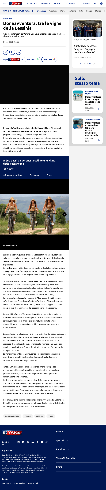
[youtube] (42, 442)
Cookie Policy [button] (34, 483)
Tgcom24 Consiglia (65, 458)
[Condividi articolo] (5, 52)
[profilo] (101, 3)
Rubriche (60, 449)
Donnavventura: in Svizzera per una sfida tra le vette (93, 101)
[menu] (4, 3)
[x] (28, 442)
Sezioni (59, 431)
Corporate (6, 483)
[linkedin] (32, 442)
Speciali (60, 440)
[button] (12, 175)
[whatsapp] (23, 442)
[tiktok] (46, 442)
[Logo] (15, 3)
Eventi (59, 467)
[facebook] (14, 442)
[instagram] (18, 442)
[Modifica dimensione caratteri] (18, 52)
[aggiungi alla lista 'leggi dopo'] (12, 52)
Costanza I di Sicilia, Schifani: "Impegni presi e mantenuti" (85, 49)
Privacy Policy (19, 483)
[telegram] (37, 442)
